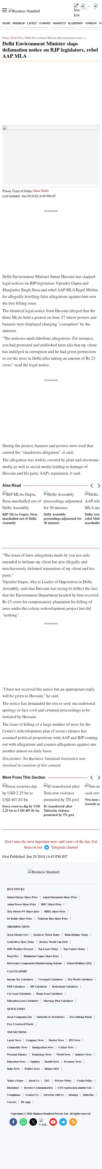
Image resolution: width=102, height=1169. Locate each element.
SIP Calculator (38, 986)
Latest (32, 23)
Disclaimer (13, 1087)
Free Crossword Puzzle (20, 1024)
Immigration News (42, 1047)
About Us (33, 1080)
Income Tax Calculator (20, 979)
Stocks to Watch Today (46, 934)
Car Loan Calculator (19, 993)
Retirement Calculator (65, 986)
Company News (35, 1040)
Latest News (14, 1040)
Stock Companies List (19, 1017)
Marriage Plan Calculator (58, 1000)
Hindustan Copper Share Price (41, 956)
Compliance (14, 1095)
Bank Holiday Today (76, 934)
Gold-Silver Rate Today (20, 942)
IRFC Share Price (51, 904)
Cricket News (66, 1047)
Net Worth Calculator (80, 979)
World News (63, 1054)
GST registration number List (75, 1087)
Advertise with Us (53, 1095)
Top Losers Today (48, 949)
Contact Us (32, 1095)
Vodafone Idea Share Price (52, 918)
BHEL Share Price (54, 911)
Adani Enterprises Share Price (60, 897)
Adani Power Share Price (21, 904)
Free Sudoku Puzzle (81, 1017)
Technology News (41, 1054)
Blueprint (75, 23)
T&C (47, 1080)
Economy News (72, 1061)
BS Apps (26, 1102)
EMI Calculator (16, 986)
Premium (19, 23)
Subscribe (88, 1095)
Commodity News (17, 1047)
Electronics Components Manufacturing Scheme (34, 963)
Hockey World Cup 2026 (53, 942)
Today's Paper (15, 1080)
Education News (16, 1061)
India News (17, 37)
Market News (56, 1040)
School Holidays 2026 (79, 963)
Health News (52, 1061)
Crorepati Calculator (50, 979)
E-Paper (45, 23)
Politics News (32, 1068)
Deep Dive (13, 956)
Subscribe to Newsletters (51, 1017)
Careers (11, 1102)
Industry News (83, 1054)
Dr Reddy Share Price (19, 918)
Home (6, 23)
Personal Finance (17, 1054)
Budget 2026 (52, 1068)
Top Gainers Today (74, 949)
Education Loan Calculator (22, 1000)
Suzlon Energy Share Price (22, 897)
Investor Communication (38, 1087)
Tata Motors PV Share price (23, 911)
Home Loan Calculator (49, 993)
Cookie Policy (85, 1080)
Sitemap (73, 1095)
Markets (59, 23)
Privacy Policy (63, 1080)
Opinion (91, 23)
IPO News (74, 1040)
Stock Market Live (17, 934)
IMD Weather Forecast (20, 949)
